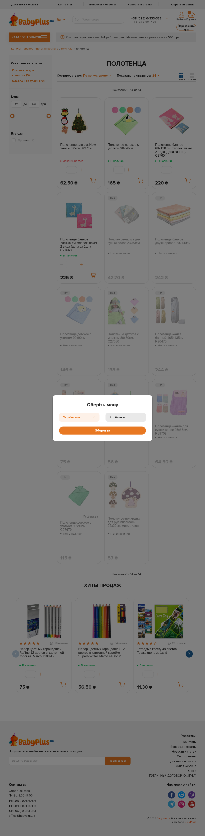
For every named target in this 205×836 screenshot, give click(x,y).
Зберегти (102, 431)
